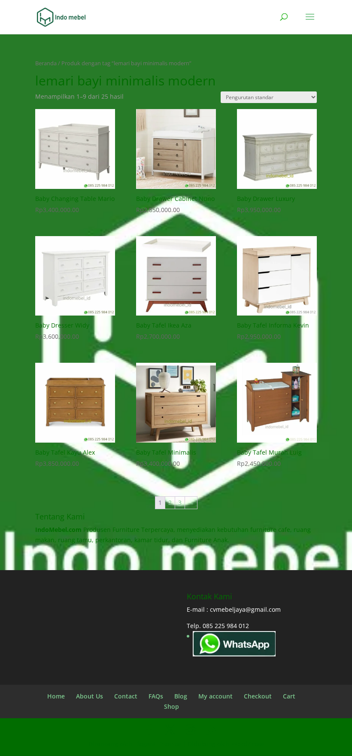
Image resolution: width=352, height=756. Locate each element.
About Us (89, 696)
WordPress (247, 744)
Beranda (46, 63)
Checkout (258, 696)
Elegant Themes (157, 744)
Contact (125, 696)
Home (56, 696)
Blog (180, 696)
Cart (289, 696)
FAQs (156, 696)
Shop (171, 706)
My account (215, 696)
